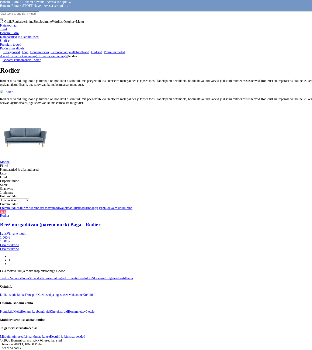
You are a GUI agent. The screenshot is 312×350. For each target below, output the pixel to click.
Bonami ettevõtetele (81, 311)
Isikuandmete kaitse (37, 336)
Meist (17, 311)
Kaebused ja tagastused (53, 295)
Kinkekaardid (59, 311)
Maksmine (76, 295)
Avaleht (5, 56)
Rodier (36, 60)
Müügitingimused (12, 336)
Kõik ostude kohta (12, 295)
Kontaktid (6, 311)
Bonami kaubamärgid (53, 56)
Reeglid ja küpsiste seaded (67, 336)
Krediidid (89, 295)
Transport (31, 295)
